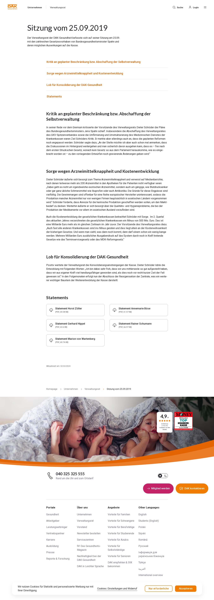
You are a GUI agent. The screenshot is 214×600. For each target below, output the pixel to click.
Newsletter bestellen (88, 533)
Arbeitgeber (52, 520)
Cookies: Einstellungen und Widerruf (117, 588)
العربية (141, 568)
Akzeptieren (186, 588)
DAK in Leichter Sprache (90, 566)
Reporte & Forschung (58, 558)
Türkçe (142, 562)
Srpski (142, 533)
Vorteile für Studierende (121, 533)
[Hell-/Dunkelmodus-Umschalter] (163, 475)
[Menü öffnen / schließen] (205, 7)
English (142, 514)
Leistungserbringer (56, 527)
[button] (12, 7)
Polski (142, 527)
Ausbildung (52, 546)
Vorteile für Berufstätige (121, 527)
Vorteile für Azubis (118, 539)
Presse (50, 552)
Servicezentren (85, 539)
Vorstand (82, 527)
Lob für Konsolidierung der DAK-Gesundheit (74, 85)
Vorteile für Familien (119, 514)
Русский (143, 546)
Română (142, 539)
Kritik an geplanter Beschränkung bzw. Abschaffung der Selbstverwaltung (94, 61)
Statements (54, 96)
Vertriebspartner (55, 533)
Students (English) (148, 520)
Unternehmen (84, 514)
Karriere (50, 539)
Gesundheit (52, 514)
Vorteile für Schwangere (121, 520)
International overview (150, 575)
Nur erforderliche (159, 588)
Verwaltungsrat (85, 520)
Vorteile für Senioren (119, 556)
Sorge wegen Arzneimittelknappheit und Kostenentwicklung (85, 73)
